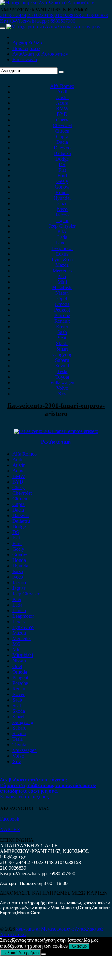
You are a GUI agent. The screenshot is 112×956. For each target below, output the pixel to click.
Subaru (62, 360)
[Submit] (61, 72)
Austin (62, 97)
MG (62, 276)
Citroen (62, 131)
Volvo (62, 388)
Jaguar (62, 220)
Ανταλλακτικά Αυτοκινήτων (40, 54)
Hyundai (62, 198)
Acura (62, 103)
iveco (62, 209)
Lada (62, 237)
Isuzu (62, 203)
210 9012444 (13, 15)
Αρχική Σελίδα (27, 42)
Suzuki (62, 365)
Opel (62, 298)
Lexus (62, 254)
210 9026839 (95, 15)
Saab (62, 332)
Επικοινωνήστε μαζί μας (24, 796)
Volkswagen (62, 382)
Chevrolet (62, 125)
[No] (43, 954)
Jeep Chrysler (62, 226)
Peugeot (62, 309)
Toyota (62, 377)
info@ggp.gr (12, 856)
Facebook (9, 819)
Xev (62, 393)
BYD (62, 114)
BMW (62, 108)
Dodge (62, 159)
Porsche (62, 315)
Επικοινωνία (24, 59)
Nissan (62, 293)
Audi (62, 91)
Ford (62, 175)
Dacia (62, 142)
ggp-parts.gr (28, 928)
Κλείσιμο (79, 946)
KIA (62, 231)
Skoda (62, 343)
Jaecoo (62, 214)
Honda (62, 192)
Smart (62, 349)
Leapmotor (62, 248)
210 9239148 (40, 15)
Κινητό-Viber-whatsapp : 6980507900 (37, 21)
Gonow (62, 186)
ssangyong (62, 354)
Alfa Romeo (62, 86)
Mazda (62, 265)
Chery (62, 119)
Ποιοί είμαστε (26, 48)
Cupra (62, 136)
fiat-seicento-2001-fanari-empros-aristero (56, 409)
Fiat (62, 170)
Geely (62, 181)
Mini (62, 282)
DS (62, 164)
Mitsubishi (62, 287)
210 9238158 (68, 15)
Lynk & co (62, 259)
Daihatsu (62, 153)
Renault (62, 321)
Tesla (62, 371)
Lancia (62, 242)
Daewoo (62, 147)
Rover (62, 326)
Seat (62, 337)
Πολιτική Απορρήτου (20, 952)
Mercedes (62, 270)
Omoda (62, 304)
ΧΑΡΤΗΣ (10, 829)
